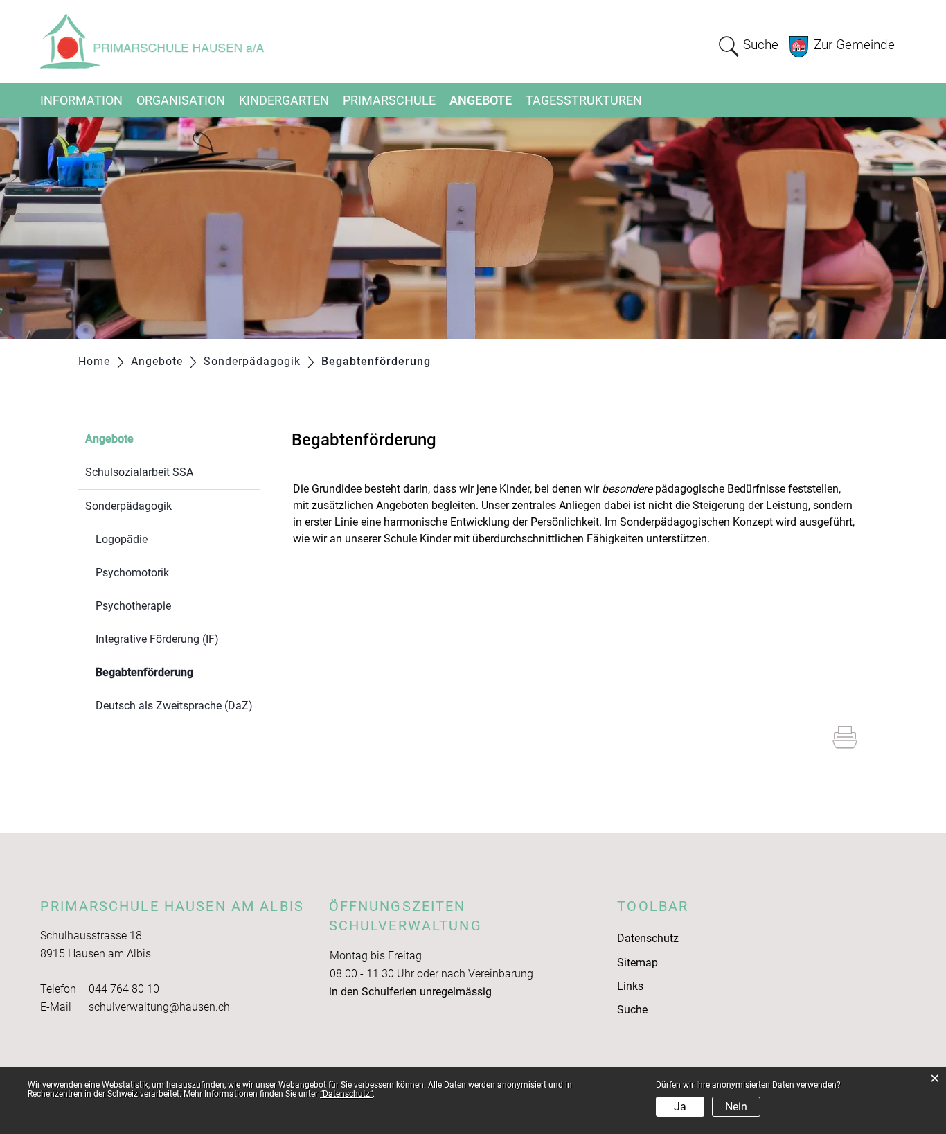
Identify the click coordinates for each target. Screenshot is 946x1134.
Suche (632, 1009)
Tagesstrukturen (584, 100)
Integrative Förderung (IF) (157, 639)
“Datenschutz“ (346, 1094)
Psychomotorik (132, 572)
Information (81, 100)
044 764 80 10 (124, 988)
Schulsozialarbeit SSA (139, 472)
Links (630, 986)
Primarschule (389, 100)
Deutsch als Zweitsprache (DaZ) (174, 705)
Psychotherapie (133, 605)
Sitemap (637, 962)
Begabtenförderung (177, 672)
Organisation (180, 100)
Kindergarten (284, 100)
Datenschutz (648, 938)
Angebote (480, 100)
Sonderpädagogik (128, 506)
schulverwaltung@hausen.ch (159, 1006)
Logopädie (122, 539)
